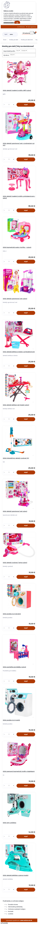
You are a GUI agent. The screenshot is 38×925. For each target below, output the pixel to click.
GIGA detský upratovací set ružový (15, 299)
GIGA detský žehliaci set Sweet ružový (16, 405)
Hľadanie (26, 33)
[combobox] (18, 50)
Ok (17, 23)
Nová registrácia (32, 27)
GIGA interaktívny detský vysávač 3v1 (16, 458)
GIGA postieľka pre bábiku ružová (14, 667)
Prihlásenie (22, 27)
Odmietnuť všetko (9, 22)
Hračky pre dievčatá (27, 40)
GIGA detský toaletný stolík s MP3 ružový (17, 90)
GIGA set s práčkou (9, 823)
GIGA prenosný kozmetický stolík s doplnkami (19, 771)
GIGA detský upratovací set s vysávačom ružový (18, 144)
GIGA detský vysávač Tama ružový (15, 563)
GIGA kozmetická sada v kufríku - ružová (17, 247)
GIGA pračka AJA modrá (11, 720)
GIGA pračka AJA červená (12, 614)
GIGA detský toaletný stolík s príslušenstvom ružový (19, 197)
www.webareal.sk (26, 920)
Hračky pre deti (13, 40)
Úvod (4, 40)
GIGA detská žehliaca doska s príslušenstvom (19, 352)
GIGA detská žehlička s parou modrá (15, 875)
